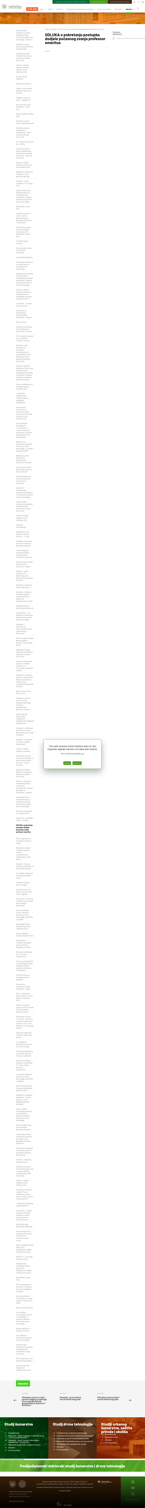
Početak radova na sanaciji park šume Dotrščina (23, 977)
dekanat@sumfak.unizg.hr (16, 1501)
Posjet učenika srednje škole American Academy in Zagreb (24, 564)
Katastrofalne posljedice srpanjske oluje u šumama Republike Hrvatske (23, 943)
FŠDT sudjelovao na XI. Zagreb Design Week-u (24, 1359)
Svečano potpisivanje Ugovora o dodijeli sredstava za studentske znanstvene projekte (24, 665)
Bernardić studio (136, 1499)
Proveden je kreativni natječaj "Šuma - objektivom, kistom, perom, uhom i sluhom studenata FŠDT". (24, 1194)
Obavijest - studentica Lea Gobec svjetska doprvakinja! (24, 741)
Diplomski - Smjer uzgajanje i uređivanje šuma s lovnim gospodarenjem (26, 1437)
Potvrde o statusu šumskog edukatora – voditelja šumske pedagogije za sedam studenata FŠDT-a (24, 294)
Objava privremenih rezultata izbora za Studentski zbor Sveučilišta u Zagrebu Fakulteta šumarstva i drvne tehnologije (24, 196)
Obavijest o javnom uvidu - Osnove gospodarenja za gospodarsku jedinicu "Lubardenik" (24, 218)
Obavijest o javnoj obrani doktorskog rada (25, 122)
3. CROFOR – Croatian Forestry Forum (24, 304)
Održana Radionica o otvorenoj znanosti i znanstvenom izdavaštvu (23, 479)
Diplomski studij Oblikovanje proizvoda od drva (75, 1441)
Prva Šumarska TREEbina (21, 78)
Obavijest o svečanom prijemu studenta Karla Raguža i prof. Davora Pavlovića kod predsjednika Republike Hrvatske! (25, 681)
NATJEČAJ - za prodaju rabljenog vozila (24, 1258)
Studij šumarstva (18, 1424)
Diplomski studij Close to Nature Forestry (71, 2)
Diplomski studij (111, 1437)
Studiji (50, 9)
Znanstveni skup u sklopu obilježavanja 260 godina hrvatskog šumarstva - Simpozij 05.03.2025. (24, 153)
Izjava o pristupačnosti (24, 1307)
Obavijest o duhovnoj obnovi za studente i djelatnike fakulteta (24, 543)
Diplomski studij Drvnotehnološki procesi (73, 1438)
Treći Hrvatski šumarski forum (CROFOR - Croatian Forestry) (24, 338)
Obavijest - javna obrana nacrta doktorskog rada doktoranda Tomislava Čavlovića (24, 575)
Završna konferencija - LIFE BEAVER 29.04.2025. (24, 250)
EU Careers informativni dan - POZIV (24, 143)
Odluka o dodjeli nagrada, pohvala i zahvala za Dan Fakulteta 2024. (23, 68)
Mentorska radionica (23, 84)
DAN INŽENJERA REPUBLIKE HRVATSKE (24, 1225)
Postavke (67, 763)
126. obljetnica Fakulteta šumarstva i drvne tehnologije (24, 1337)
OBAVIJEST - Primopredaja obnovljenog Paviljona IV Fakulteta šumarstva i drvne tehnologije (24, 492)
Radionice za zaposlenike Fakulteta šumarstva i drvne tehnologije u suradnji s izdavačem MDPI (24, 446)
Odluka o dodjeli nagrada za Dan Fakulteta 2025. (22, 517)
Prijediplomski (14, 1433)
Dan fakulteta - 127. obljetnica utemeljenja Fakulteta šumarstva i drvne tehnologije (24, 616)
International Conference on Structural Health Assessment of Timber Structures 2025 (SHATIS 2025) (24, 413)
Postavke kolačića (65, 1491)
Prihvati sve (77, 763)
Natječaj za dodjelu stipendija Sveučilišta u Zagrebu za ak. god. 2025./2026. (24, 653)
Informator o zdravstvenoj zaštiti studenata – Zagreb (23, 986)
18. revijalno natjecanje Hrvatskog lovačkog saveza (24, 875)
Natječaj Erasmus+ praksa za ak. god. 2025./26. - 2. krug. (23, 534)
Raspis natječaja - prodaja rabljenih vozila (24, 934)
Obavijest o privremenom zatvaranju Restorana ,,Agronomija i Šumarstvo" (24, 629)
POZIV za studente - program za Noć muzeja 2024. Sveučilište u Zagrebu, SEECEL (25, 1008)
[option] (35, 1397)
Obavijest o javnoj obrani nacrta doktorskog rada (71, 1398)
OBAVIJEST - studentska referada (108, 1398)
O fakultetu (118, 9)
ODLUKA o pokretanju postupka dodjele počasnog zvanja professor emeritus (24, 828)
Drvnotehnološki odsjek (120, 2)
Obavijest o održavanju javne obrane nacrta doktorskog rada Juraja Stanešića (24, 731)
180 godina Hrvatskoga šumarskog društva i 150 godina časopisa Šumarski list (24, 1151)
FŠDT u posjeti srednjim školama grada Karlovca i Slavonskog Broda (25, 641)
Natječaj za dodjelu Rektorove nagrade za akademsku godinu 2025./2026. (24, 773)
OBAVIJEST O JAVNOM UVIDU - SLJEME (24, 819)
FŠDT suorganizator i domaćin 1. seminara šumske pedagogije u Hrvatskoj (24, 1287)
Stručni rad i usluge (103, 9)
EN (33, 15)
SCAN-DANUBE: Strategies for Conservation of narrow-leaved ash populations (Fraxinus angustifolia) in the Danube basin (24, 430)
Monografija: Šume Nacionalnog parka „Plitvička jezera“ (23, 926)
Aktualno (129, 9)
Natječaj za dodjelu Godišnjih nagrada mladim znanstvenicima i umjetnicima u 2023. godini (23, 853)
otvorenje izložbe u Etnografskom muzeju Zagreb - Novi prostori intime (24, 1299)
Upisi (41, 9)
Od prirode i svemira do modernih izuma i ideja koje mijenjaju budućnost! (24, 902)
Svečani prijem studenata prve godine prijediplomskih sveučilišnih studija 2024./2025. (24, 1349)
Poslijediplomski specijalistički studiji (71, 1444)
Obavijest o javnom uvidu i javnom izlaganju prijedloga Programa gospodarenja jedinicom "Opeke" (23, 704)
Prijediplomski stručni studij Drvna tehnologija (75, 1436)
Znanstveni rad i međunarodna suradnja (79, 9)
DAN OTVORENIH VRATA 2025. (25, 115)
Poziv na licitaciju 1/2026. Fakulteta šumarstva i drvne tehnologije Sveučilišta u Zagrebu (24, 915)
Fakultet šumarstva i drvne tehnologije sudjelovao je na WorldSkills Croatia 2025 (23, 232)
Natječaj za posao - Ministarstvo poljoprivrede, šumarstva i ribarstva (23, 459)
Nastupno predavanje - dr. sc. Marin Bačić (24, 812)
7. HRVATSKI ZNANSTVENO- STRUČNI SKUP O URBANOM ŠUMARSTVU (22, 398)
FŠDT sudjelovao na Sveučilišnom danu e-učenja (24, 840)
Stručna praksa (14, 1450)
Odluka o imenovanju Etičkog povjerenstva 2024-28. (24, 90)
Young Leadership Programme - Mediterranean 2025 (23, 1367)
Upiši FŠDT (32, 9)
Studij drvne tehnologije (73, 1424)
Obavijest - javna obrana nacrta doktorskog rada (32, 1398)
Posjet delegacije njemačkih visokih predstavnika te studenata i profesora (24, 553)
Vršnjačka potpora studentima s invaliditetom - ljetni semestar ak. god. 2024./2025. (23, 132)
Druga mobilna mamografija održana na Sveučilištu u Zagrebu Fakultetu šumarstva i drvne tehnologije (24, 1114)
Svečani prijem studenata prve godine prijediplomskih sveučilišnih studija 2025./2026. (24, 506)
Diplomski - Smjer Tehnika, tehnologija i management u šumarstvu (23, 1441)
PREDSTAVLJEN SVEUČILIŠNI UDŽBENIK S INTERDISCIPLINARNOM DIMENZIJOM (25, 718)
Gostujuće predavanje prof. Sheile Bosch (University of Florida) (24, 329)
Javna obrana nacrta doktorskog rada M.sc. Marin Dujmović (24, 469)
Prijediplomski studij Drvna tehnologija (72, 1433)
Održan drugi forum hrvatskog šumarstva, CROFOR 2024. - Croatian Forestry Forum (24, 1236)
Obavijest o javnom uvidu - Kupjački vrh (23, 99)
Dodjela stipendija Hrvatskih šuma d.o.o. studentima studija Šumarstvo (24, 57)
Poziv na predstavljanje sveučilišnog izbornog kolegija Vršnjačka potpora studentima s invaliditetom (24, 965)
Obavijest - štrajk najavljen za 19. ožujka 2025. (24, 183)
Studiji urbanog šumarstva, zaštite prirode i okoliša (116, 1428)
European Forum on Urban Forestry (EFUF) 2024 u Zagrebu (24, 891)
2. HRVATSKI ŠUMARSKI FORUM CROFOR (24, 1204)
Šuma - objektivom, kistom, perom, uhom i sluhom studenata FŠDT (24, 997)
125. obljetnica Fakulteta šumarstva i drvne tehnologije (24, 1044)
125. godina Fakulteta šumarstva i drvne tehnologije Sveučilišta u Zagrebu (24, 1077)
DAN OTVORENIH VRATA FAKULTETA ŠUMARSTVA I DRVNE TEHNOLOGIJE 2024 (25, 1248)
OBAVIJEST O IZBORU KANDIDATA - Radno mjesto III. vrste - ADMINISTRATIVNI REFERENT (24, 1099)
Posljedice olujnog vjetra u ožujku (23, 883)
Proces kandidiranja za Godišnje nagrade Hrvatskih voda (24, 386)
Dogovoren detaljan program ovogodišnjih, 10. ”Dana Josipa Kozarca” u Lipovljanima (24, 1065)
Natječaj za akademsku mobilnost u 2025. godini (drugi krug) (24, 174)
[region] (73, 754)
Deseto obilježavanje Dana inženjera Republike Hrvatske (23, 1127)
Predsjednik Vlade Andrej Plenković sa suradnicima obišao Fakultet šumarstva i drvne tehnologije (23, 802)
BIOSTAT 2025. (21, 322)
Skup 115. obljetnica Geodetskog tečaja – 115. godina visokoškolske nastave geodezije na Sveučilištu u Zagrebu (24, 787)
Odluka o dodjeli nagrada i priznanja (23, 750)
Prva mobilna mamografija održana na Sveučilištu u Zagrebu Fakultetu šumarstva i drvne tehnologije (24, 1318)
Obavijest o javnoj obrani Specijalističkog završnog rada (24, 46)
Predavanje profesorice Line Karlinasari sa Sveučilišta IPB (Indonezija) (24, 265)
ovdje (82, 753)
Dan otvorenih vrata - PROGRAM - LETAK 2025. (24, 107)
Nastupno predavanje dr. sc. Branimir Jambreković (24, 954)
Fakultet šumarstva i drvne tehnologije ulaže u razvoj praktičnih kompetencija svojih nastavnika (25, 1171)
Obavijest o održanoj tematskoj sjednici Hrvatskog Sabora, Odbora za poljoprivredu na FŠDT (24, 596)
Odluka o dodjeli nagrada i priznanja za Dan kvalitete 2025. (24, 164)
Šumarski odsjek (98, 2)
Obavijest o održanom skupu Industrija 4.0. (24, 586)
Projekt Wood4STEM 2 (24, 257)
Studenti (59, 9)
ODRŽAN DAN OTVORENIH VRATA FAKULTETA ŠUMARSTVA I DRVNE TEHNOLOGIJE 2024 (24, 1268)
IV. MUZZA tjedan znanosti (22, 242)
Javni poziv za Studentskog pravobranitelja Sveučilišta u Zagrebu (24, 313)
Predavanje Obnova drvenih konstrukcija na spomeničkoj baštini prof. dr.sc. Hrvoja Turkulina (24, 760)
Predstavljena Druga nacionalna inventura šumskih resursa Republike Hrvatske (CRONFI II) (24, 1139)
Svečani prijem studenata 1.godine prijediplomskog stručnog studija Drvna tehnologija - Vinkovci (24, 35)
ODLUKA (47, 51)
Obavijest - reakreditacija (21, 526)
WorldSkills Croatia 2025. (23, 207)
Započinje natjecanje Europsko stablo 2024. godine (24, 1035)
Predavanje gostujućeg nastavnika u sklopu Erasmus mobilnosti (24, 1053)
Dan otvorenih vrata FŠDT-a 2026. (23, 692)
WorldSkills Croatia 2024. (23, 1278)
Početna (47, 29)
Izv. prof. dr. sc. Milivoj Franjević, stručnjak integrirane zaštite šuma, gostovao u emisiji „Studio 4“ (24, 1215)
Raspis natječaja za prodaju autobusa (23, 1329)
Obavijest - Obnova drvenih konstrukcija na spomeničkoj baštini (24, 866)
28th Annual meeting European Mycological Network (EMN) (24, 1088)
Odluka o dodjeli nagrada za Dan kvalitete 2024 (22, 1182)
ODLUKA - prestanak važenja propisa (23, 1161)
